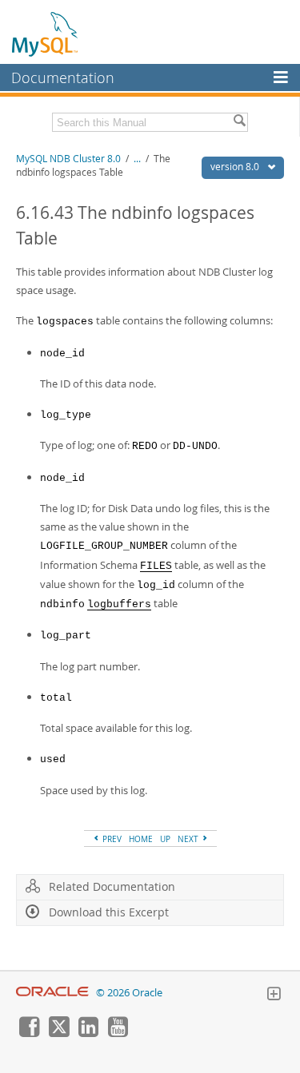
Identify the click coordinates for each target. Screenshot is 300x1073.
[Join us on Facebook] (29, 1033)
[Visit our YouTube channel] (117, 1033)
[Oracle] (52, 992)
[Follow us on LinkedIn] (88, 1033)
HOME (141, 838)
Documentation (62, 77)
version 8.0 (236, 167)
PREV (111, 838)
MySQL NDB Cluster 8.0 (68, 159)
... (137, 159)
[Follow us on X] (58, 1033)
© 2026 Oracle (129, 992)
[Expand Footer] (273, 995)
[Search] (239, 122)
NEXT (189, 838)
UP (165, 838)
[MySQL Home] (46, 34)
